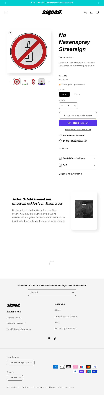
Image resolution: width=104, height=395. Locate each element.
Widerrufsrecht (28, 387)
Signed (16, 387)
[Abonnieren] (73, 292)
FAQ (57, 322)
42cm (64, 94)
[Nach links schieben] (10, 82)
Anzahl (62, 100)
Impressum (69, 387)
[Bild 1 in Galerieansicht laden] (16, 81)
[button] (6, 12)
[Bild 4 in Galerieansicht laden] (41, 81)
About (58, 310)
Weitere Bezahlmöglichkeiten (78, 129)
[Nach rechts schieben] (49, 82)
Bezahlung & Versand (70, 174)
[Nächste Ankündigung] (99, 3)
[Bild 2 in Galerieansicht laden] (25, 81)
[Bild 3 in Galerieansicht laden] (33, 81)
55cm (77, 94)
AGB (60, 387)
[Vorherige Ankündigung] (5, 3)
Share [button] (65, 148)
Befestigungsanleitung (66, 316)
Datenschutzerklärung (46, 387)
